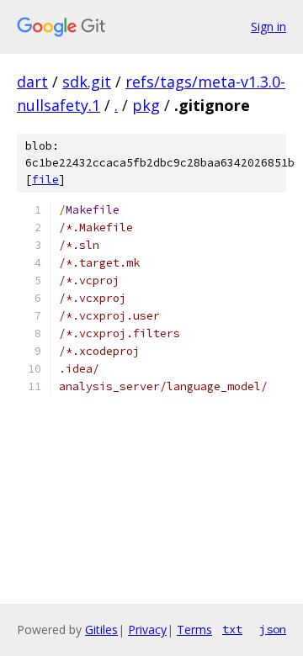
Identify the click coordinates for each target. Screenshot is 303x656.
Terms (194, 629)
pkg (146, 105)
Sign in (268, 26)
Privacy (147, 629)
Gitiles (101, 629)
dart (32, 81)
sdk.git (86, 81)
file (45, 179)
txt (232, 629)
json (272, 629)
